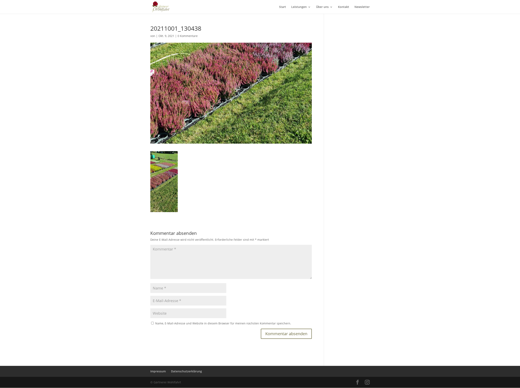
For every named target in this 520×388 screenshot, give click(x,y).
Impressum (158, 371)
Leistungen (299, 7)
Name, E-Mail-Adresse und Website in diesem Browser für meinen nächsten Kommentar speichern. (223, 323)
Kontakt (343, 7)
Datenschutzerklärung (186, 371)
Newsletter (362, 7)
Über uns (322, 7)
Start (282, 7)
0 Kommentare (188, 36)
